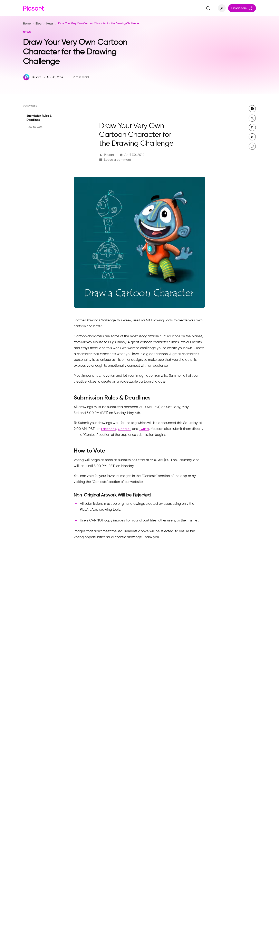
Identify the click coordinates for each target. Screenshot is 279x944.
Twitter (144, 429)
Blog (38, 23)
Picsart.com (239, 8)
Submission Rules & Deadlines (39, 117)
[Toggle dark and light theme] (222, 8)
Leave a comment (117, 160)
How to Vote (35, 127)
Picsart (109, 155)
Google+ (124, 429)
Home (27, 23)
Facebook (108, 429)
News (49, 23)
